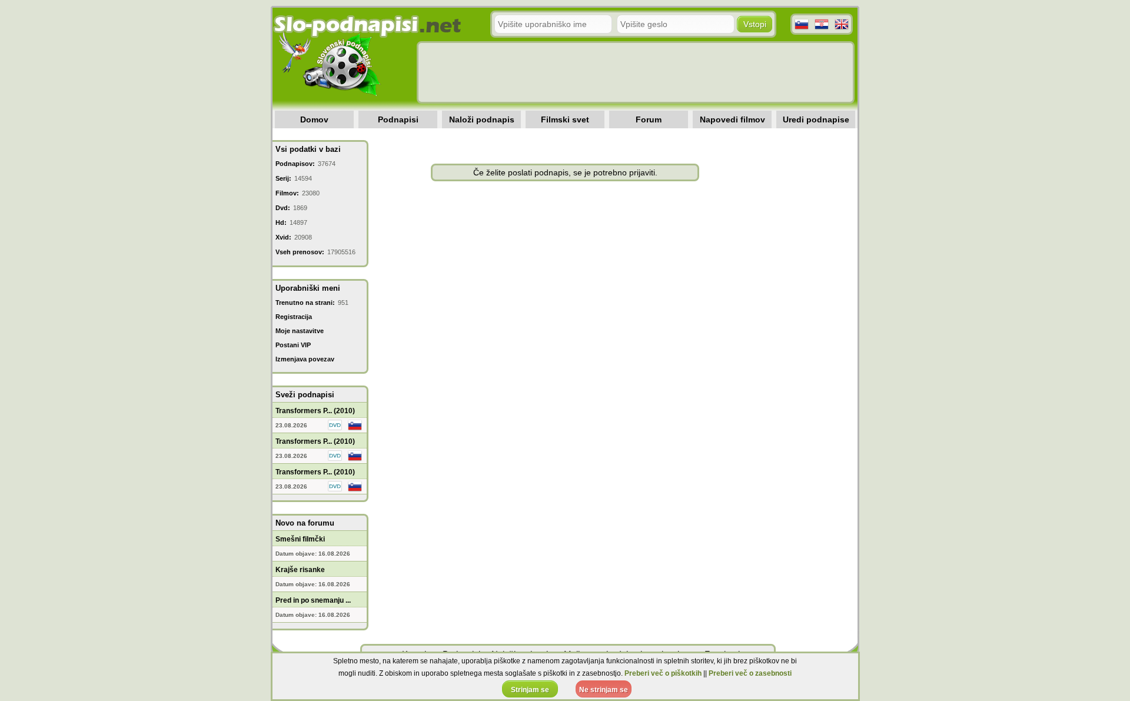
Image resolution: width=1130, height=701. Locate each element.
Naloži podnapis (481, 119)
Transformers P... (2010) (315, 411)
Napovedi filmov (732, 119)
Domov (314, 119)
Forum (649, 119)
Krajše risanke (300, 570)
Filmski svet (565, 119)
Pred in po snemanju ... (313, 600)
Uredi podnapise (816, 119)
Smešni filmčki (300, 539)
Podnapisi (398, 119)
